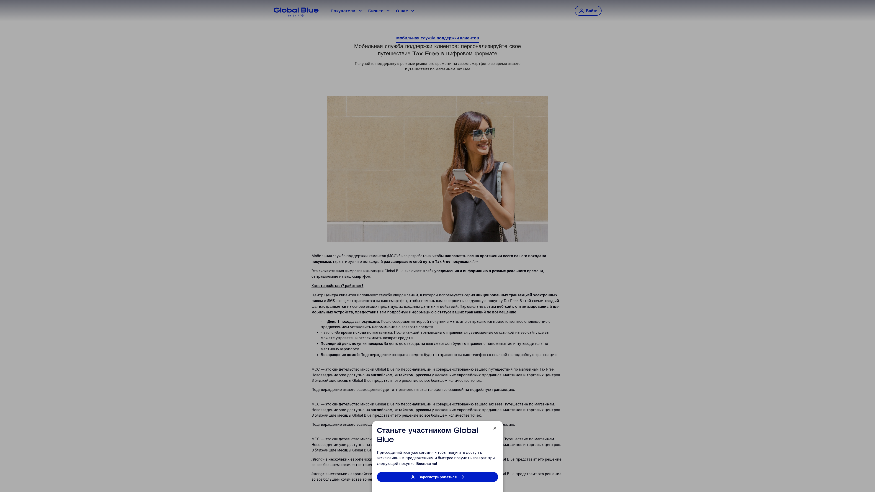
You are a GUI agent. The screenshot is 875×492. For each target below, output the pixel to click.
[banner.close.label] (495, 428)
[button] (437, 479)
